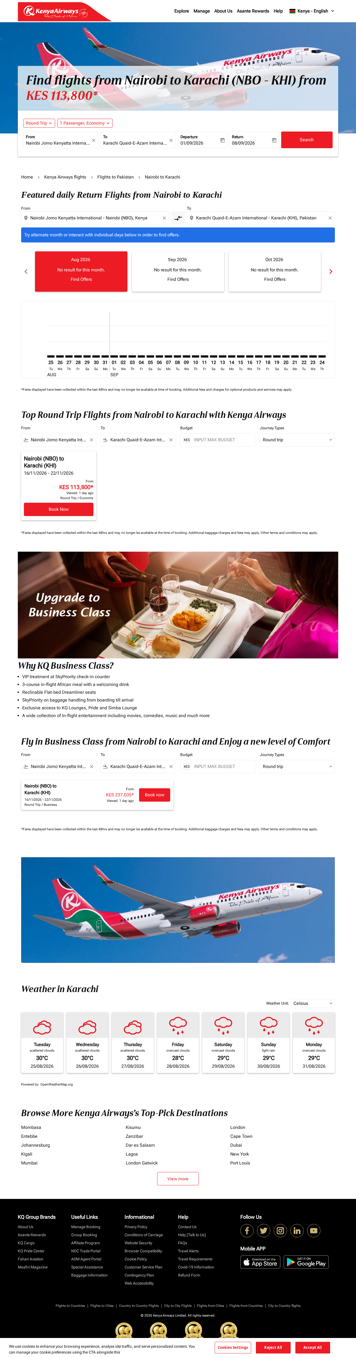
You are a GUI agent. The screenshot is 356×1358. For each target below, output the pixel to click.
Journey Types (272, 428)
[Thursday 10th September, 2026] (195, 356)
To (105, 137)
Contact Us (187, 1227)
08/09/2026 (243, 143)
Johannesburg (35, 1145)
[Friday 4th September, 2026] (141, 356)
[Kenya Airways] (247, 1230)
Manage (202, 11)
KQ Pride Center (31, 1251)
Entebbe (29, 1136)
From (30, 137)
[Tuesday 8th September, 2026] (177, 356)
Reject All (273, 1347)
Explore (181, 11)
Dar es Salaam (140, 1145)
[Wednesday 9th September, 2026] (186, 356)
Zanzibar (134, 1136)
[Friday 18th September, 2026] (267, 356)
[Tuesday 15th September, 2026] (240, 356)
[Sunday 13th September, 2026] (222, 356)
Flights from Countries (246, 1306)
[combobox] (58, 143)
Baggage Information (89, 1275)
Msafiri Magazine (33, 1267)
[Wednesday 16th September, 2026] (249, 356)
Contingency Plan (139, 1275)
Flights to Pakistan (115, 177)
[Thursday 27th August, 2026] (69, 356)
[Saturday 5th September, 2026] (150, 356)
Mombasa (31, 1127)
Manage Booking (85, 1227)
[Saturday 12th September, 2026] (213, 356)
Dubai (236, 1145)
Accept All (312, 1347)
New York (239, 1154)
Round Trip (36, 123)
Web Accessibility (139, 1283)
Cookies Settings (233, 1347)
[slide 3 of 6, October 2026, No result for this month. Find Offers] (275, 271)
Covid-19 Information (196, 1267)
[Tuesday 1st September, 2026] (114, 356)
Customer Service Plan (143, 1267)
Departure (189, 137)
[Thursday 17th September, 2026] (258, 356)
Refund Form (189, 1275)
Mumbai (29, 1163)
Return (237, 137)
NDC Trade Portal (85, 1251)
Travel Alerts (188, 1251)
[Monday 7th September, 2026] (168, 356)
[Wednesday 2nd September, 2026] (123, 356)
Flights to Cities (102, 1306)
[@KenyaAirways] (263, 1230)
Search (307, 139)
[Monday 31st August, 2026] (105, 356)
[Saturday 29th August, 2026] (87, 356)
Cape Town (241, 1136)
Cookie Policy (136, 1259)
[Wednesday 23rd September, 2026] (313, 356)
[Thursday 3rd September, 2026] (132, 356)
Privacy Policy (136, 1227)
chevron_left (25, 271)
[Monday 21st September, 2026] (294, 356)
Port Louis (240, 1163)
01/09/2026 (192, 143)
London (237, 1127)
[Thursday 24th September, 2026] (322, 356)
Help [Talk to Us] (192, 1235)
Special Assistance (87, 1267)
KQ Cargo (26, 1243)
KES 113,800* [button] (62, 96)
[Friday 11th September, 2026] (204, 356)
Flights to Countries (70, 1306)
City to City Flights (178, 1306)
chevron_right (330, 271)
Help (278, 11)
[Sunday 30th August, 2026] (96, 356)
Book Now (59, 509)
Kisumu (133, 1127)
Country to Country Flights (139, 1306)
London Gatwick (142, 1163)
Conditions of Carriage (144, 1235)
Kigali (26, 1154)
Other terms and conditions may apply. (289, 533)
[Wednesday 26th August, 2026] (59, 356)
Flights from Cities (210, 1306)
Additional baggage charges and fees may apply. (225, 533)
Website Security (138, 1243)
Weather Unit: (277, 1003)
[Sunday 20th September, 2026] (286, 356)
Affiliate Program (85, 1243)
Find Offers (81, 279)
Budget (186, 428)
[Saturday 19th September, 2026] (276, 356)
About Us (223, 11)
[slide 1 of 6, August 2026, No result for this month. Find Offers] (81, 271)
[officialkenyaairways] (280, 1230)
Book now (154, 794)
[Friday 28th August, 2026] (77, 356)
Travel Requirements (195, 1259)
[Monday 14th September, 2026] (231, 356)
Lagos (132, 1154)
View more (178, 1178)
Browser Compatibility (143, 1251)
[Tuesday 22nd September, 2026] (304, 356)
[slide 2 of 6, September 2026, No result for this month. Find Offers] (178, 271)
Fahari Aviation (30, 1259)
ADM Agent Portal (86, 1259)
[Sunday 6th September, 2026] (159, 356)
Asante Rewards (253, 11)
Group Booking (84, 1235)
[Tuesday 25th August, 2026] (51, 356)
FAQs (182, 1243)
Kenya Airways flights (65, 177)
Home (27, 177)
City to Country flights (284, 1306)
